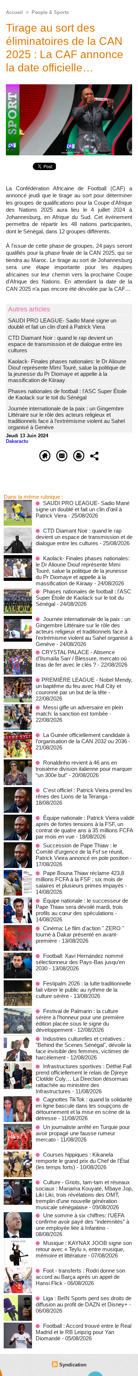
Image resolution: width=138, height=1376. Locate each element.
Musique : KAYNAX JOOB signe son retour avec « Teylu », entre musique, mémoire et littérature (84, 1249)
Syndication (72, 1365)
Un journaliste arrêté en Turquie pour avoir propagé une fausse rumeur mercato (83, 1133)
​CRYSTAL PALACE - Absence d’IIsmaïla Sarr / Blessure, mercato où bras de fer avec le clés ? (81, 658)
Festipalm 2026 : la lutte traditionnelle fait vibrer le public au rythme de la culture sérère (83, 989)
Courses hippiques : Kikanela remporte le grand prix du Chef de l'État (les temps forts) (82, 1160)
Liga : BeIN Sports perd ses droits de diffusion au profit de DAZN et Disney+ (83, 1301)
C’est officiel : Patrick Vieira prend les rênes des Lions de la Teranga (84, 793)
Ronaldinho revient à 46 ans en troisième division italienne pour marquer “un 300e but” (84, 768)
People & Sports (50, 12)
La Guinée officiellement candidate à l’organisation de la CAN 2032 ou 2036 (83, 738)
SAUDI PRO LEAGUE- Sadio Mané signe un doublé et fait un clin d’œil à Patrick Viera (62, 323)
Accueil (14, 12)
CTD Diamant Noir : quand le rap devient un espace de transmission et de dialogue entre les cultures (65, 344)
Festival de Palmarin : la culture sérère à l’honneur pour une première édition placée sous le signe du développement (80, 1020)
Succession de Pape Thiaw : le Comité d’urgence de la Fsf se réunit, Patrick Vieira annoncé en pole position (82, 851)
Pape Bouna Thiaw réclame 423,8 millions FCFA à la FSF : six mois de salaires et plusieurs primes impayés (80, 879)
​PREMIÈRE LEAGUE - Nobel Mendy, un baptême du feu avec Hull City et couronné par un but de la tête (84, 686)
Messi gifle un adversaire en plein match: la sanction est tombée (79, 710)
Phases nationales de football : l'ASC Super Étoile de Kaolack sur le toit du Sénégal (67, 394)
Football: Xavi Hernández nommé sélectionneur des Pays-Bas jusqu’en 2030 (80, 962)
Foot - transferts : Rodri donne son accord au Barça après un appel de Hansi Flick (80, 1276)
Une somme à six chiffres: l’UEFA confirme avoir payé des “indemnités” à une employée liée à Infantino (82, 1221)
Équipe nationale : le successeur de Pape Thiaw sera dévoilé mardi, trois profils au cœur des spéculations (82, 906)
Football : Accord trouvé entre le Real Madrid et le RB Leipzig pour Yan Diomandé (83, 1332)
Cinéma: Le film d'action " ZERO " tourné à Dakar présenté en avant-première (80, 934)
